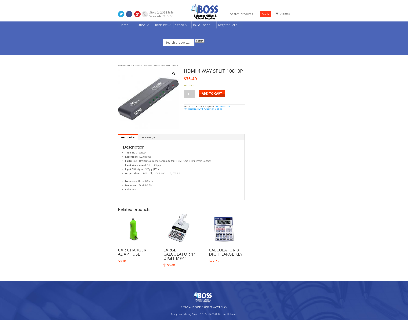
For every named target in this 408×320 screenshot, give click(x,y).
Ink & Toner (201, 25)
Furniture (160, 25)
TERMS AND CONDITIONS (195, 307)
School (180, 25)
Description (128, 137)
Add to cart (212, 93)
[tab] (128, 137)
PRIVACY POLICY (218, 307)
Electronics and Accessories (138, 65)
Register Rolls (227, 25)
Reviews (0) (148, 137)
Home (124, 25)
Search (265, 14)
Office (141, 25)
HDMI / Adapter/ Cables (209, 108)
